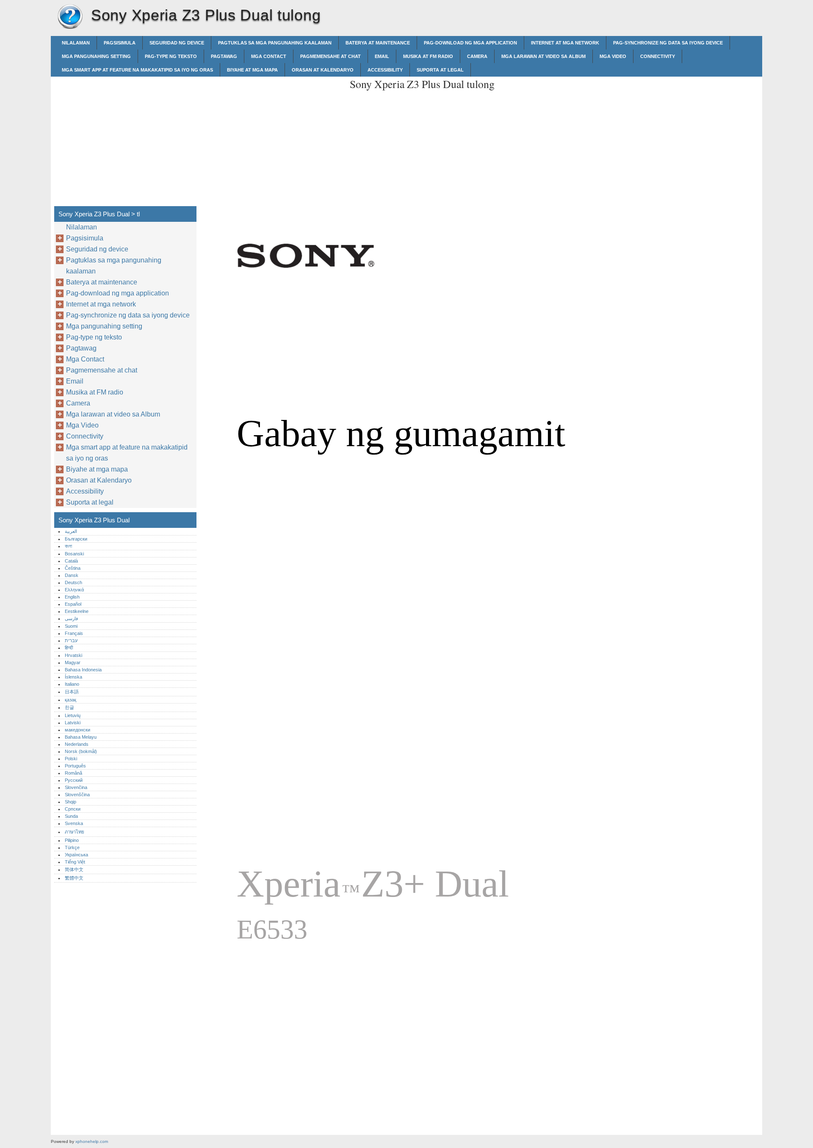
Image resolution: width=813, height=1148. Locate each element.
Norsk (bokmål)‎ (81, 751)
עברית (71, 640)
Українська (76, 854)
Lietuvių (72, 715)
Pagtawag (224, 56)
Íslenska (73, 676)
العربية (71, 531)
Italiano (72, 684)
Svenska (74, 823)
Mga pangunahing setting (96, 56)
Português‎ (75, 765)
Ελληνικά (74, 589)
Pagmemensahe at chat (330, 56)
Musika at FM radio (428, 56)
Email (382, 56)
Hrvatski (73, 655)
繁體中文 (74, 877)
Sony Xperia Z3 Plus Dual (70, 17)
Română (73, 772)
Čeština (72, 568)
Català (71, 560)
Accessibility (385, 69)
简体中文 (74, 869)
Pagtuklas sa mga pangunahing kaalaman (275, 42)
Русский (74, 780)
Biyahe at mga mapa (252, 69)
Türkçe (72, 847)
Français (74, 633)
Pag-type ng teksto (171, 56)
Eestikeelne (76, 611)
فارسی (71, 618)
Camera (477, 56)
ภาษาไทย (74, 831)
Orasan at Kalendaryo (323, 69)
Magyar (72, 662)
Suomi (71, 626)
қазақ (70, 699)
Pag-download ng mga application (470, 42)
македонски (77, 729)
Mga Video (613, 56)
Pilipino (72, 840)
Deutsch (73, 582)
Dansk (71, 575)
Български (76, 538)
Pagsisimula (120, 42)
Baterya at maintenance (378, 42)
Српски (72, 808)
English (72, 596)
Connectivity (657, 56)
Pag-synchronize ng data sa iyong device (668, 42)
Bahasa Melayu (81, 737)
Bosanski (74, 553)
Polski (71, 758)
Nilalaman (76, 42)
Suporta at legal (440, 69)
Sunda (71, 816)
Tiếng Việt (75, 861)
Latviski (72, 722)
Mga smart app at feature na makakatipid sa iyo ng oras (137, 69)
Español (73, 604)
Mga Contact (268, 56)
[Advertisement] (272, 136)
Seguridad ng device (176, 42)
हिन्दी (69, 647)
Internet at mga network (565, 42)
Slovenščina (77, 794)
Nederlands (76, 744)
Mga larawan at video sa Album (543, 56)
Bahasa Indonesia (83, 669)
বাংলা (68, 546)
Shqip (70, 801)
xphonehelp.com (91, 1141)
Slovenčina (76, 787)
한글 (69, 707)
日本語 (72, 691)
